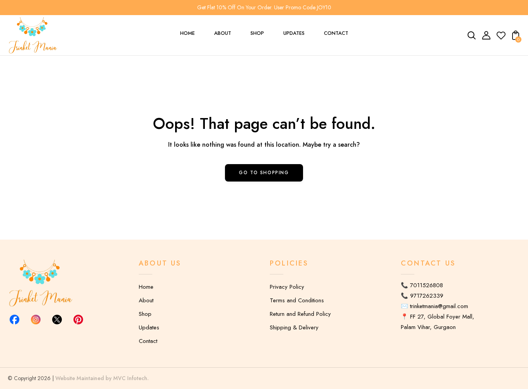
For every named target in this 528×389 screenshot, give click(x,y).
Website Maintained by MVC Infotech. (102, 378)
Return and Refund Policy (300, 314)
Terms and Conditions (297, 300)
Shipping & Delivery (294, 327)
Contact (148, 341)
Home (146, 287)
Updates (149, 327)
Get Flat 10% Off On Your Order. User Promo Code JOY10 (264, 7)
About (146, 300)
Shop (145, 314)
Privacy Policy (287, 287)
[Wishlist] (501, 38)
